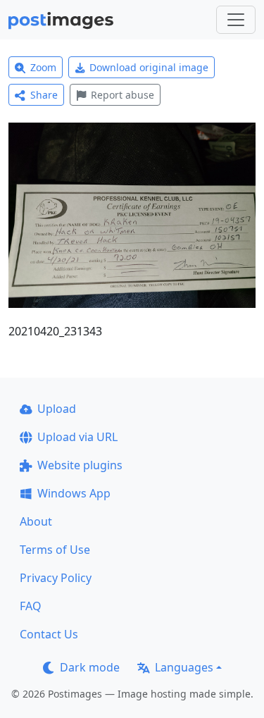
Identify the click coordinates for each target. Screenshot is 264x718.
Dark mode (90, 667)
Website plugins (79, 465)
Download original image (148, 67)
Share (44, 94)
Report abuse (122, 94)
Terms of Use (55, 549)
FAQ (31, 606)
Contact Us (49, 634)
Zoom (43, 67)
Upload (56, 408)
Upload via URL (77, 437)
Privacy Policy (56, 578)
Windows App (74, 493)
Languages (184, 667)
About (36, 521)
